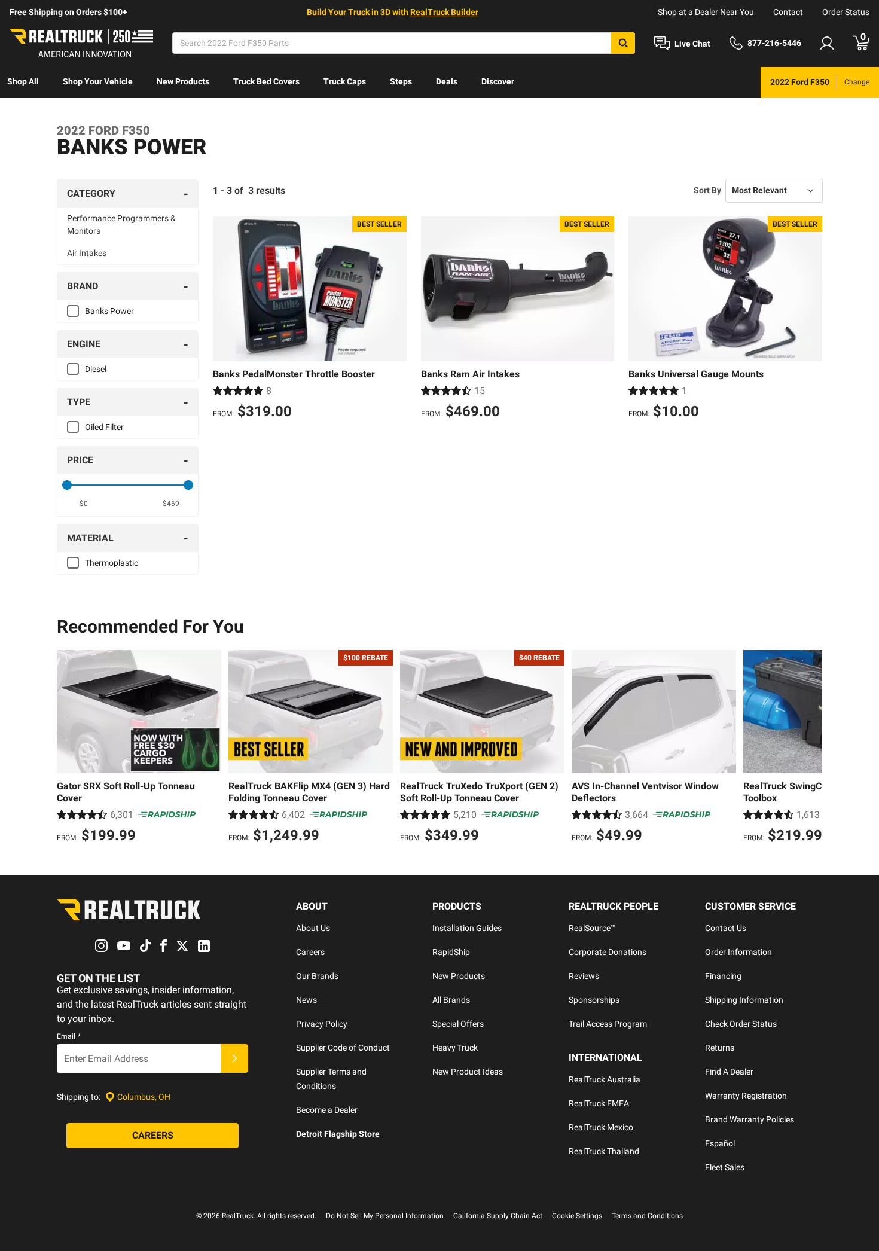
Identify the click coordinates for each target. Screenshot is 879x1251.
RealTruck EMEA (599, 1103)
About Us (313, 928)
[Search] (623, 43)
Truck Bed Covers (266, 81)
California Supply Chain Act (497, 1216)
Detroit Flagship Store (338, 1134)
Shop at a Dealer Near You (706, 12)
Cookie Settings (577, 1216)
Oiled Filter (104, 427)
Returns (719, 1047)
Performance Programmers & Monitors (121, 224)
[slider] (67, 485)
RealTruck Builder (444, 12)
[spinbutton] (84, 503)
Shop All (23, 81)
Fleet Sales (724, 1167)
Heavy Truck (455, 1047)
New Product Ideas (467, 1071)
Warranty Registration (746, 1095)
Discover (497, 81)
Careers (310, 952)
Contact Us (725, 928)
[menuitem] (23, 82)
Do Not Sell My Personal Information (385, 1216)
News (306, 1000)
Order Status (845, 12)
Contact (788, 12)
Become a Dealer (327, 1110)
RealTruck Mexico (601, 1127)
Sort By (707, 190)
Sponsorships (594, 1000)
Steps (401, 81)
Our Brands (317, 976)
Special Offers (458, 1024)
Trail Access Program (608, 1024)
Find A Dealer (729, 1071)
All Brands (451, 1000)
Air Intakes (86, 253)
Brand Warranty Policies (749, 1119)
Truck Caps (344, 81)
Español (720, 1143)
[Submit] (234, 1058)
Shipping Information (744, 1000)
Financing (723, 976)
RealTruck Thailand (604, 1151)
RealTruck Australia (604, 1079)
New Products (183, 81)
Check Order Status (741, 1024)
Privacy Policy (321, 1024)
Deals (446, 81)
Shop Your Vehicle (98, 81)
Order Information (738, 952)
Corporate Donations (607, 952)
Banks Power (109, 311)
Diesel (95, 369)
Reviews (584, 976)
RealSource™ (592, 928)
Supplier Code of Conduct (343, 1047)
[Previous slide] (69, 748)
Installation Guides (467, 928)
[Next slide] (810, 748)
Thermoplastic (111, 562)
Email (69, 1036)
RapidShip (451, 952)
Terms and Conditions (647, 1216)
